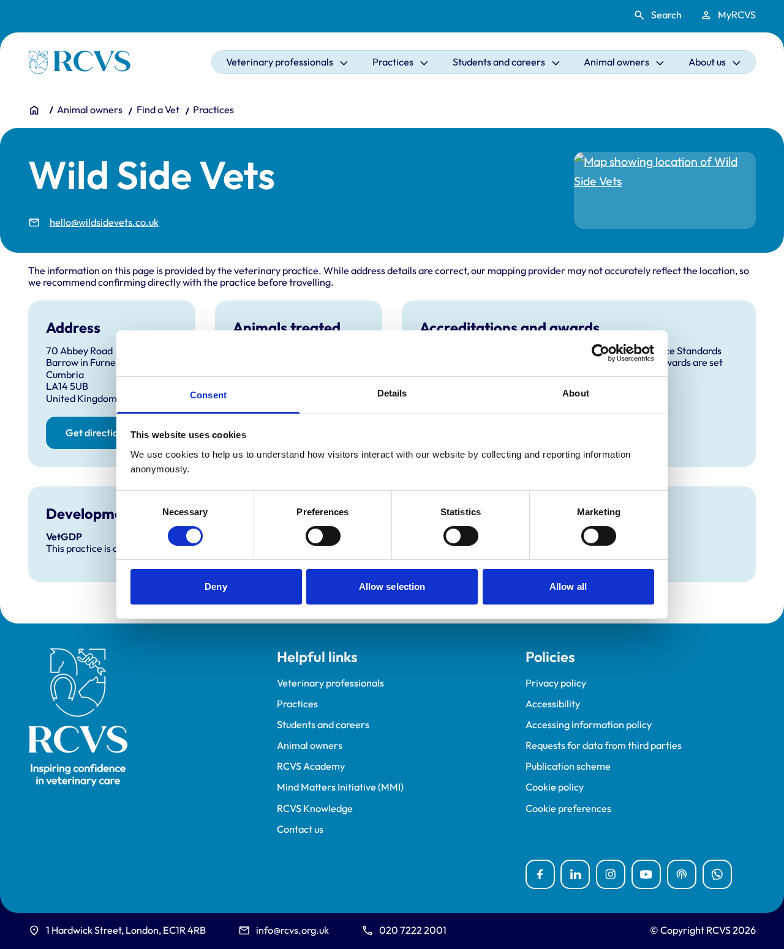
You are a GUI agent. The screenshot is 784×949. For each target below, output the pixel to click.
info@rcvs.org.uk (292, 930)
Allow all (568, 586)
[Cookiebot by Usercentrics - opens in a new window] (600, 353)
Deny (216, 586)
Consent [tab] (208, 394)
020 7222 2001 (413, 930)
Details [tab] (392, 392)
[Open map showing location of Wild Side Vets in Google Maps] (665, 190)
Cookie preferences (568, 808)
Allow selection (392, 586)
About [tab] (575, 392)
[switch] (323, 536)
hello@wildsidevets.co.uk (104, 222)
